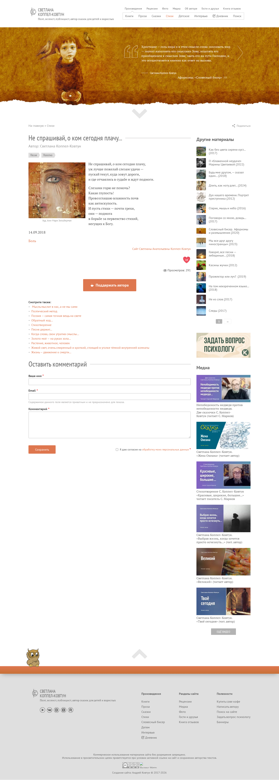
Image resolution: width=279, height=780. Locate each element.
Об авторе (191, 8)
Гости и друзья (210, 8)
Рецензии (152, 8)
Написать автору (228, 706)
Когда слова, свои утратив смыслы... (55, 334)
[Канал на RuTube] (70, 710)
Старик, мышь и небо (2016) (227, 208)
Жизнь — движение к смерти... (51, 352)
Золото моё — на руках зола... (51, 338)
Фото (165, 8)
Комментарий (37, 409)
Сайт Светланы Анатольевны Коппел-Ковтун (161, 249)
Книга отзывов (232, 8)
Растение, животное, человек (50, 343)
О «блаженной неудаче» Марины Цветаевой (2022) (226, 162)
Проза (142, 16)
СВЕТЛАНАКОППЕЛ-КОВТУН (51, 12)
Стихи (169, 16)
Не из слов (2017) (220, 299)
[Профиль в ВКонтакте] (49, 710)
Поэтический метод (44, 311)
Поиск (237, 16)
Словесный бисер (153, 722)
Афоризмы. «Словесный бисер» (200, 77)
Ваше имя (35, 376)
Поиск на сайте (227, 712)
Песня (33, 155)
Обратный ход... (42, 320)
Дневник (222, 16)
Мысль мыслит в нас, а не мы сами (54, 307)
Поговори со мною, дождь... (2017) (227, 219)
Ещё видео (223, 632)
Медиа (176, 8)
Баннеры (223, 722)
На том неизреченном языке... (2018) (229, 287)
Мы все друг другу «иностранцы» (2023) (223, 242)
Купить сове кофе (228, 701)
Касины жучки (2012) (223, 265)
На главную (36, 126)
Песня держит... (41, 329)
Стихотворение (41, 325)
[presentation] (240, 53)
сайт (174, 758)
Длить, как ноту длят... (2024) (227, 185)
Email (32, 390)
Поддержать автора (112, 285)
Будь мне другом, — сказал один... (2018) (226, 174)
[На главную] (33, 12)
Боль (32, 241)
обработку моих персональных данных (165, 449)
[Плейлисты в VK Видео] (56, 710)
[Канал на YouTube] (42, 710)
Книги (129, 16)
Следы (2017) (217, 310)
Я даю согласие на (154, 449)
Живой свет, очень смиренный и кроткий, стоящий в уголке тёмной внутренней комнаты (90, 347)
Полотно (47, 155)
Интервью (201, 16)
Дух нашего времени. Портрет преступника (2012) (229, 196)
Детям (145, 727)
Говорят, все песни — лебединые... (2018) (222, 253)
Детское (184, 16)
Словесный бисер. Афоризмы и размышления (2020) (228, 231)
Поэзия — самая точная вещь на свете (56, 316)
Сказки (156, 16)
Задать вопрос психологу (233, 717)
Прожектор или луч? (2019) (227, 276)
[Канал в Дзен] (63, 710)
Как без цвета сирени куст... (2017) (227, 151)
